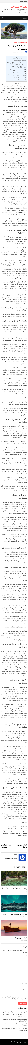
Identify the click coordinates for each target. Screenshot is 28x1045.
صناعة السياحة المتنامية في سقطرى (16, 73)
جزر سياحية (16, 42)
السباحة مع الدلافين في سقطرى (16, 77)
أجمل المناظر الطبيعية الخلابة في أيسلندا (15, 914)
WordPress (20, 1042)
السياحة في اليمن (23, 42)
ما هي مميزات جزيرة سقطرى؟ (17, 64)
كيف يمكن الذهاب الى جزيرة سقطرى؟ (16, 62)
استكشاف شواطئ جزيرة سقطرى (17, 70)
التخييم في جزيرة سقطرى (18, 72)
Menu (23, 18)
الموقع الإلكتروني (23, 989)
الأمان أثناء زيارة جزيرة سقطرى (17, 68)
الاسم (25, 976)
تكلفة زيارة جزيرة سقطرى (18, 66)
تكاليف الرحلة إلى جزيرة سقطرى (17, 75)
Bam (26, 1042)
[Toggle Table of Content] (24, 58)
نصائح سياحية (18, 6)
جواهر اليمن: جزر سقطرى (18, 79)
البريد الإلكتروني (23, 983)
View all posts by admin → (10, 858)
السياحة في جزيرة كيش (20, 938)
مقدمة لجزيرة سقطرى (19, 60)
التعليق (25, 955)
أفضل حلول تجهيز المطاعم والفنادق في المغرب (14, 1012)
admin (23, 52)
